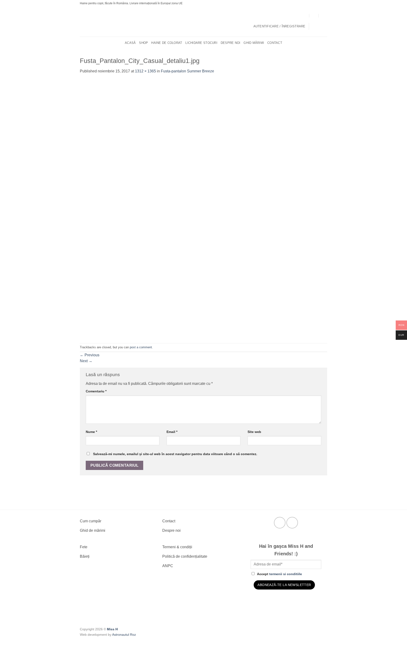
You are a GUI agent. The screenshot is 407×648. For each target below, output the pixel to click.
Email (172, 432)
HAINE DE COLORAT (166, 43)
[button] (279, 26)
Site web (254, 432)
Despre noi (230, 43)
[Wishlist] (325, 26)
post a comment (141, 347)
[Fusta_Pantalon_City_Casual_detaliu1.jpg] (203, 208)
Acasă (130, 43)
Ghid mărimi (254, 43)
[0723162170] (324, 15)
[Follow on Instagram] (292, 522)
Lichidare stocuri (201, 43)
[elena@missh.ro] (314, 15)
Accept (279, 574)
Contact (274, 43)
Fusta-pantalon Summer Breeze (187, 71)
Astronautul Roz (124, 634)
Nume (91, 432)
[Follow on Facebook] (279, 522)
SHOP (143, 43)
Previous (89, 355)
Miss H (112, 629)
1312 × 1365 (145, 71)
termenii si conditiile (285, 574)
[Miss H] (200, 21)
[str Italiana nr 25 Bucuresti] (305, 15)
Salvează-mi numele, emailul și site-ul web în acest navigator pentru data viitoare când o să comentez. (175, 454)
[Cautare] (325, 42)
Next (86, 361)
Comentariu (96, 391)
